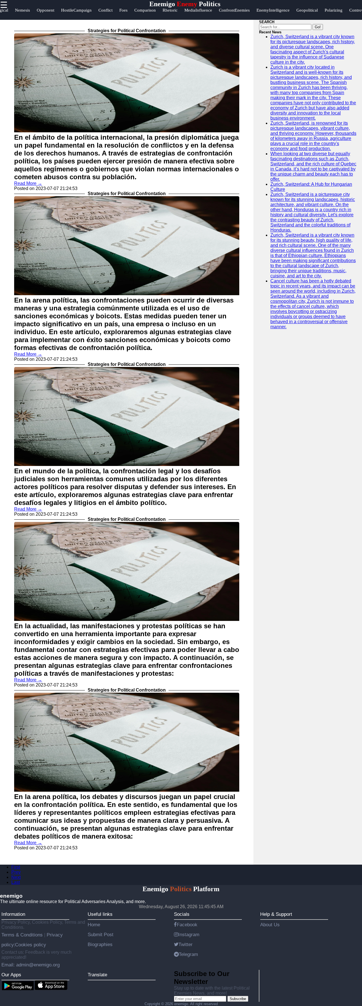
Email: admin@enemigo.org (30, 965)
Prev (16, 872)
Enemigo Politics (184, 4)
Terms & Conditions (22, 935)
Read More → (28, 183)
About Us (270, 924)
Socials (181, 914)
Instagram (188, 934)
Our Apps (11, 974)
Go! (318, 27)
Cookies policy (30, 944)
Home (94, 924)
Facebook (187, 924)
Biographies (100, 944)
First (15, 867)
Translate (97, 974)
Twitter (185, 944)
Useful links (100, 914)
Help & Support (276, 914)
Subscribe (238, 999)
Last (15, 882)
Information (13, 914)
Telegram (188, 954)
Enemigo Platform (181, 889)
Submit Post (100, 934)
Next (16, 877)
